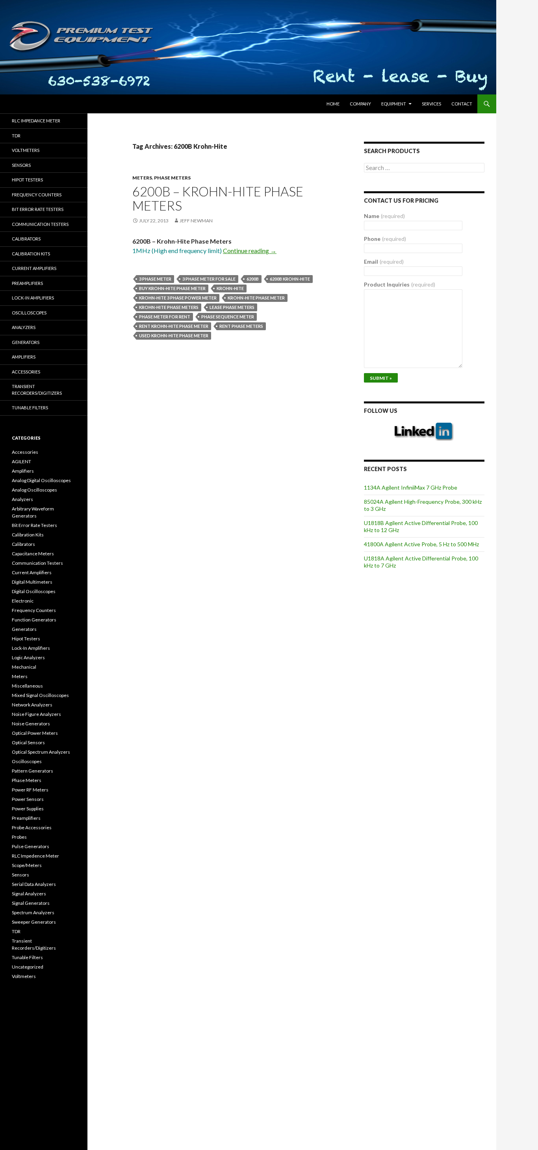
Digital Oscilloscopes (34, 591)
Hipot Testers (27, 179)
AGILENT (21, 461)
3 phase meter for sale (209, 278)
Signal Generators (31, 903)
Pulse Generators (30, 846)
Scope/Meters (27, 865)
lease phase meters (232, 307)
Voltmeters (25, 150)
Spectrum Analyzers (33, 912)
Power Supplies (28, 809)
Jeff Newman (196, 221)
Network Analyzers (32, 705)
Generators (25, 342)
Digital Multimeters (32, 582)
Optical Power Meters (35, 733)
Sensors (21, 165)
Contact (461, 103)
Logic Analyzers (28, 657)
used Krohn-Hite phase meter (173, 335)
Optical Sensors (28, 742)
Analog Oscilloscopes (34, 490)
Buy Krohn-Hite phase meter (172, 288)
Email (384, 261)
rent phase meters (241, 326)
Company (360, 103)
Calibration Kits (31, 253)
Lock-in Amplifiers (33, 297)
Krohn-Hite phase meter (256, 297)
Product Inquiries (399, 284)
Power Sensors (28, 799)
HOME (333, 103)
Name (384, 216)
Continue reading (249, 250)
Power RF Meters (30, 790)
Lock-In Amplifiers (31, 648)
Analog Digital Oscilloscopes (41, 480)
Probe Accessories (32, 827)
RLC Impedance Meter (36, 120)
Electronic (22, 601)
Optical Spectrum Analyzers (41, 752)
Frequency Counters (36, 194)
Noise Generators (31, 724)
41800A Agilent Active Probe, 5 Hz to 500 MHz (421, 544)
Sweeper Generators (34, 922)
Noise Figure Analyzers (36, 714)
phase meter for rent (164, 316)
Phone (385, 238)
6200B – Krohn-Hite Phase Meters (217, 198)
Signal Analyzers (29, 894)
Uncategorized (27, 967)
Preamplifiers (27, 283)
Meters (142, 178)
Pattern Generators (32, 771)
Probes (19, 837)
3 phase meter (155, 278)
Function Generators (34, 620)
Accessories (26, 371)
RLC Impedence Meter (35, 856)
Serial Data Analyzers (34, 884)
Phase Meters (172, 178)
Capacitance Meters (33, 554)
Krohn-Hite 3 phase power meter (178, 297)
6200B (253, 278)
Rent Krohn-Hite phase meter (173, 326)
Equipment (393, 103)
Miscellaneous (27, 686)
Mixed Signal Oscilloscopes (40, 695)
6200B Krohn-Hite (290, 278)
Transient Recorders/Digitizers (37, 390)
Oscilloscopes (29, 312)
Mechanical (24, 667)
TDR (16, 135)
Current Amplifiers (34, 268)
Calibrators (26, 238)
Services (431, 103)
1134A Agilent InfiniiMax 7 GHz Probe (410, 487)
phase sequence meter (227, 316)
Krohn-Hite (230, 288)
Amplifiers (23, 356)
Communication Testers (40, 224)
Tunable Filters (30, 407)
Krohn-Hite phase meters (169, 307)
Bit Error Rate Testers (37, 209)
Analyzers (23, 327)
